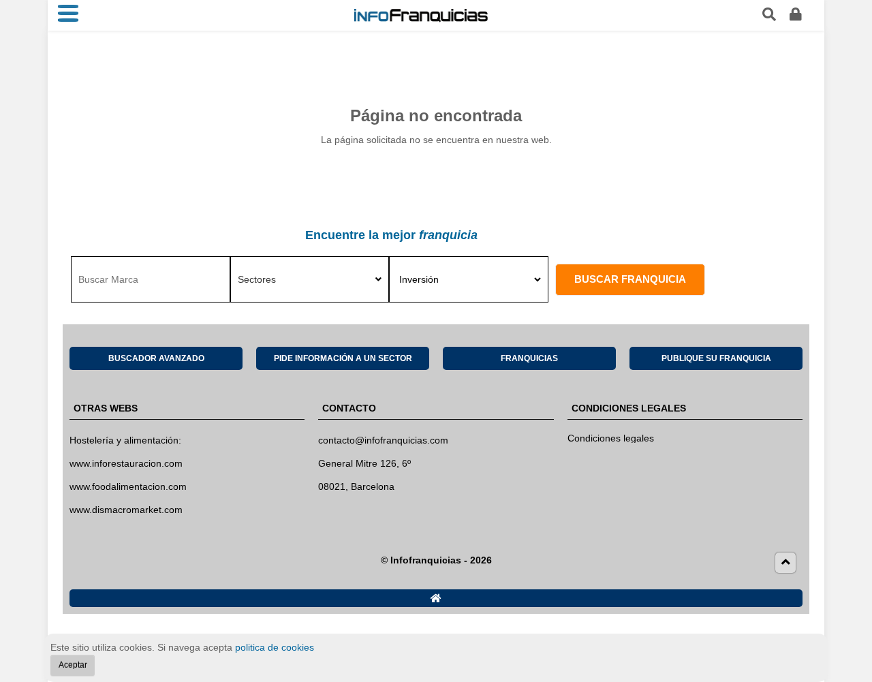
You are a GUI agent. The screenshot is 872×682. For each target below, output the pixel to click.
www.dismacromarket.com (126, 509)
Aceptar (73, 664)
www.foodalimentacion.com (128, 486)
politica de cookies (274, 647)
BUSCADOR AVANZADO (156, 358)
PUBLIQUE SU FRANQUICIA (716, 358)
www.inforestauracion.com (126, 463)
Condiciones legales (610, 438)
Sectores (257, 279)
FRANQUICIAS (529, 358)
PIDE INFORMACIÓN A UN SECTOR (343, 358)
